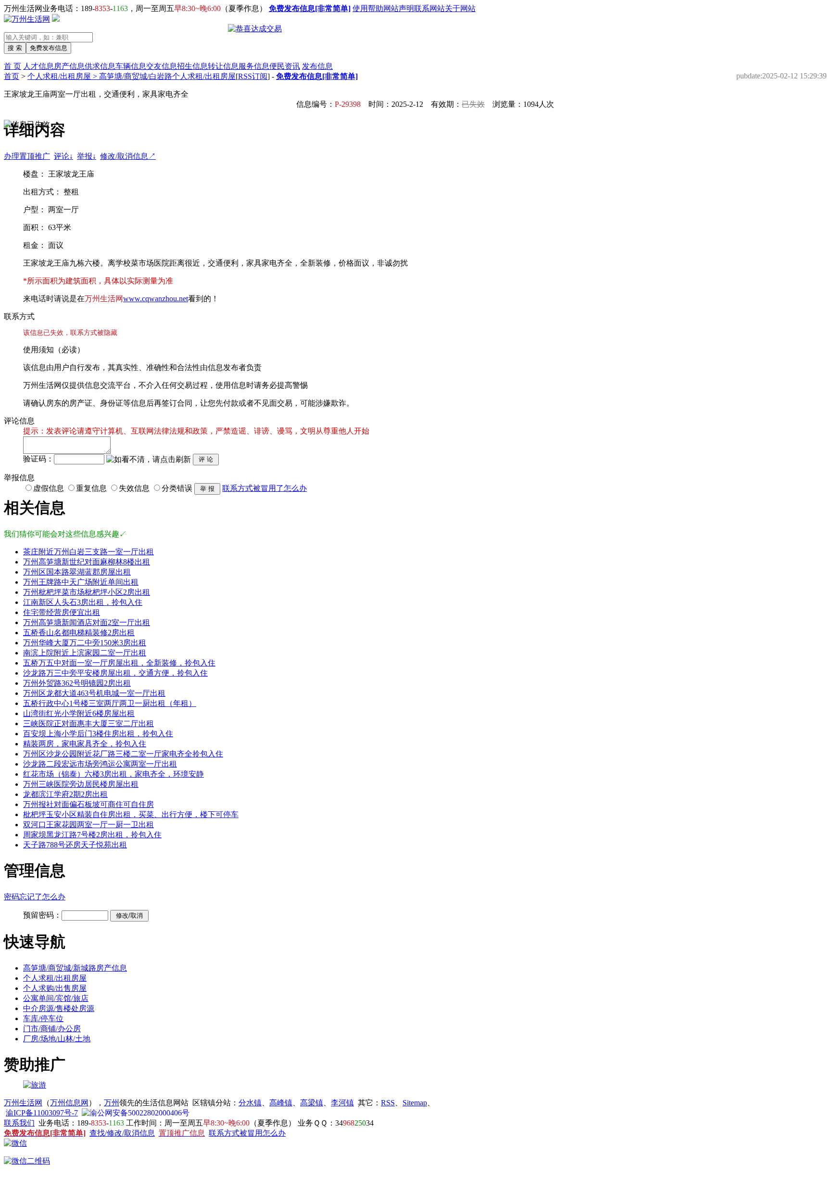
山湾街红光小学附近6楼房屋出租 (79, 713)
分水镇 (250, 1103)
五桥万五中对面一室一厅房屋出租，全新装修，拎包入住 (119, 663)
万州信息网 (69, 1103)
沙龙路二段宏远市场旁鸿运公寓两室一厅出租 (100, 764)
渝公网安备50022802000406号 (139, 1113)
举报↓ (86, 156)
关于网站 (460, 8)
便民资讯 (284, 66)
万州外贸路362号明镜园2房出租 (77, 683)
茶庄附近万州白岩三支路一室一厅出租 (88, 552)
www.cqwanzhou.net (155, 298)
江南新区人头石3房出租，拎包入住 (82, 602)
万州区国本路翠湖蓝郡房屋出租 (77, 572)
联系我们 (19, 1123)
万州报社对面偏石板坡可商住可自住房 (88, 804)
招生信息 (192, 66)
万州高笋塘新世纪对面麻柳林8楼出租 (86, 562)
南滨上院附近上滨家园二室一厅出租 (84, 653)
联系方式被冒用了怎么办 (264, 488)
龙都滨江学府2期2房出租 (65, 794)
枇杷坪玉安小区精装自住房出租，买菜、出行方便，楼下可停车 (131, 814)
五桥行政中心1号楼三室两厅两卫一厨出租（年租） (109, 703)
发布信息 (317, 66)
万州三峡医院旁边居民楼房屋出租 (80, 784)
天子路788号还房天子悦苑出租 (75, 845)
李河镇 (342, 1103)
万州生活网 (23, 1103)
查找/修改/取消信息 (122, 1133)
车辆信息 (130, 66)
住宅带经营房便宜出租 (61, 612)
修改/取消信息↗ (128, 156)
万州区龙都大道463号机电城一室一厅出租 (94, 693)
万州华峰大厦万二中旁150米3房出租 (84, 643)
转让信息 (223, 66)
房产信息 (69, 66)
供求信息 (100, 66)
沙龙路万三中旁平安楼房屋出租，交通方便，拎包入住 (115, 673)
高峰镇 (280, 1103)
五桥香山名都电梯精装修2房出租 (79, 632)
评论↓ (63, 156)
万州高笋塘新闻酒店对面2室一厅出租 (86, 622)
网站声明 (398, 8)
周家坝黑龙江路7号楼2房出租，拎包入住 (92, 835)
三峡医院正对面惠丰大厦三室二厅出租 (88, 723)
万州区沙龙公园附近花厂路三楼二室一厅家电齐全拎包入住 (123, 754)
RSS (388, 1103)
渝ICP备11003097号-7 (42, 1113)
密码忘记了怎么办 (34, 897)
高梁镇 (311, 1103)
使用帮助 (368, 8)
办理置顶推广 (27, 156)
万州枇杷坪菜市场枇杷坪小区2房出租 (86, 592)
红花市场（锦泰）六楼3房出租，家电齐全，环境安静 (113, 774)
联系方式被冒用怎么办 (247, 1133)
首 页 (12, 66)
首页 (11, 76)
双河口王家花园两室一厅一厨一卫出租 (88, 824)
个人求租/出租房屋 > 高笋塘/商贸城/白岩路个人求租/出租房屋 (131, 76)
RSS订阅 (252, 76)
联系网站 (429, 8)
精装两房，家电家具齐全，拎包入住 (84, 744)
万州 (111, 1103)
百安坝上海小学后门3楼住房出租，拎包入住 (98, 734)
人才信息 (38, 66)
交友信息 (161, 66)
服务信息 (254, 66)
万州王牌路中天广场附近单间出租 (80, 582)
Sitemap (415, 1103)
